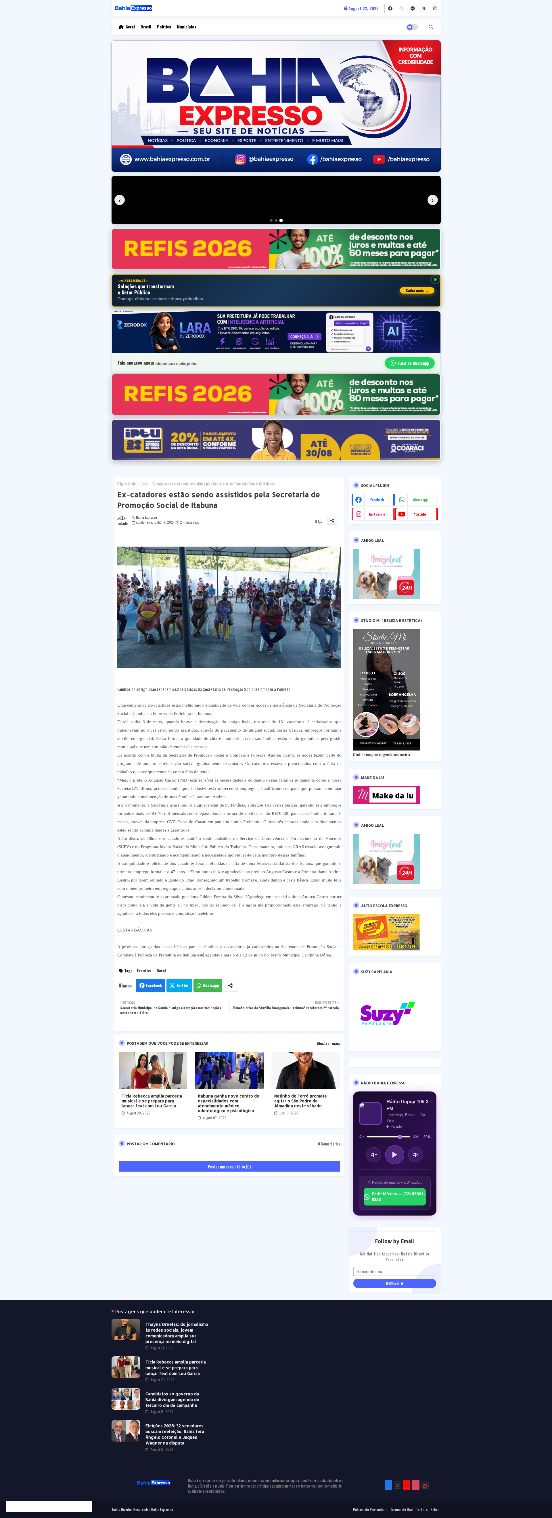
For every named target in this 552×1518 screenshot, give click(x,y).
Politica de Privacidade (370, 1509)
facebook (377, 499)
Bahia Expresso (162, 1509)
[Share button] (230, 985)
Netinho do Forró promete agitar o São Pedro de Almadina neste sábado (300, 1100)
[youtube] (406, 1485)
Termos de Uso (401, 1509)
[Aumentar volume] (415, 1154)
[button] (431, 26)
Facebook (154, 985)
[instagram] (435, 8)
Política (164, 27)
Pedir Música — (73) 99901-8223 (398, 1196)
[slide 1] (271, 220)
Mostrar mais (328, 1043)
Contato (421, 1509)
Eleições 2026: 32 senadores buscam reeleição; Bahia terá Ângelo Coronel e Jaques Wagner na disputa (174, 1434)
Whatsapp (211, 985)
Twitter (182, 985)
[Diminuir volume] (373, 1154)
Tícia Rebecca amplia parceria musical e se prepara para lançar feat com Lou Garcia (152, 1100)
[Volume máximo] (415, 1136)
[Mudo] (361, 1136)
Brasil (146, 27)
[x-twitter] (424, 8)
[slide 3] (281, 220)
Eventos (144, 970)
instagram (377, 514)
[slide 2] (276, 220)
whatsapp (420, 499)
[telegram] (412, 8)
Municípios (186, 27)
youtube (420, 514)
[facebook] (390, 8)
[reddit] (425, 1485)
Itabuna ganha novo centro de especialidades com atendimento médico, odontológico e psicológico (228, 1103)
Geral (130, 27)
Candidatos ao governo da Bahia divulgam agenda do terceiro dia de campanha (172, 1399)
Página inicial (127, 483)
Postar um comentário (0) (229, 1166)
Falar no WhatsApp (413, 363)
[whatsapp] (401, 8)
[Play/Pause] (394, 1154)
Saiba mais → (417, 290)
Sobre (434, 1509)
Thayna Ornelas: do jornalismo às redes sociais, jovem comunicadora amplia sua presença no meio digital (176, 1333)
